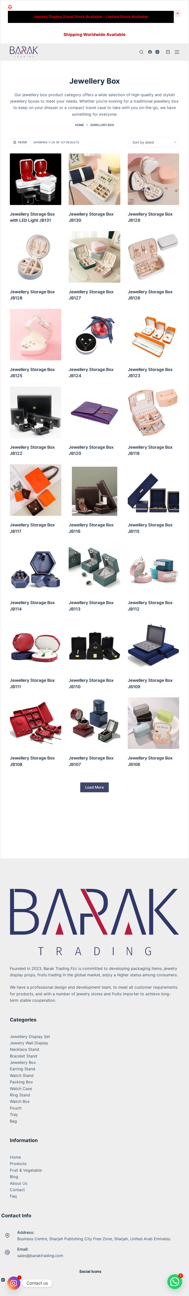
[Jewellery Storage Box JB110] (94, 645)
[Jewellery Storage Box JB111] (35, 645)
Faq (13, 1196)
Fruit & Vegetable (26, 1170)
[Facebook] (150, 52)
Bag (13, 1121)
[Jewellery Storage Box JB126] (153, 257)
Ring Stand (20, 1094)
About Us (18, 1183)
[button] (174, 1281)
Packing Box (21, 1081)
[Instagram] (157, 52)
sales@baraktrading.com (40, 1255)
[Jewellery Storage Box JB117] (35, 490)
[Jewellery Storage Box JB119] (153, 412)
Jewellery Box (23, 1062)
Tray (14, 1114)
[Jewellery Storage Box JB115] (153, 490)
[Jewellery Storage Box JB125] (35, 334)
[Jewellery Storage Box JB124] (94, 334)
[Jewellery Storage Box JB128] (35, 257)
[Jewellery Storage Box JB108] (35, 723)
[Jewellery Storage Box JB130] (94, 179)
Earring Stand (22, 1068)
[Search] (141, 52)
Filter (22, 142)
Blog (14, 1176)
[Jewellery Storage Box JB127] (94, 257)
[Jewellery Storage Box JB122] (35, 412)
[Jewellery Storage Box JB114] (35, 567)
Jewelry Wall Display (29, 1042)
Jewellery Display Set (30, 1036)
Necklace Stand (24, 1049)
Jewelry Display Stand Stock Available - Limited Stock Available (90, 16)
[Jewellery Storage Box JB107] (94, 723)
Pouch (15, 1108)
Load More (94, 787)
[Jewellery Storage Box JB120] (94, 412)
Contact (17, 1189)
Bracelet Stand (23, 1056)
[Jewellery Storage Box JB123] (153, 334)
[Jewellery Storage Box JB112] (153, 567)
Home (15, 1157)
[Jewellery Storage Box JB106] (153, 723)
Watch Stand (21, 1075)
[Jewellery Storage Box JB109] (153, 645)
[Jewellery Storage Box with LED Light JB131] (35, 179)
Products (18, 1163)
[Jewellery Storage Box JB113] (94, 567)
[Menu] (177, 52)
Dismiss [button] (177, 13)
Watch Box (20, 1101)
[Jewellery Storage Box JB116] (94, 490)
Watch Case (21, 1088)
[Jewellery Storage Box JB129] (153, 179)
